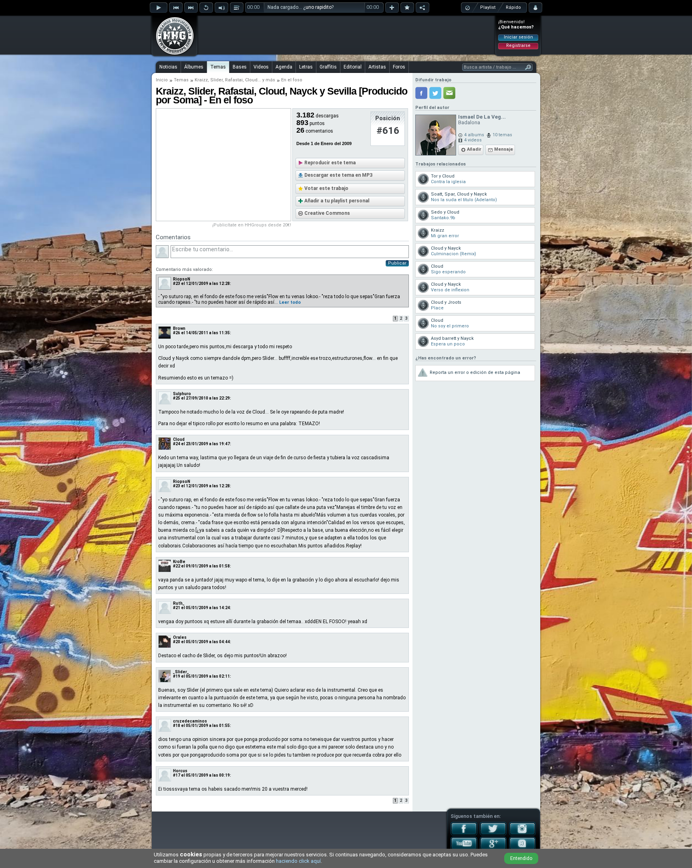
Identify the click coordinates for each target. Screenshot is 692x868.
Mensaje (503, 149)
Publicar (397, 263)
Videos (261, 67)
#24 (176, 444)
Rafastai (234, 80)
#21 (176, 608)
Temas (218, 67)
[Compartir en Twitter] (435, 93)
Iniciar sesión (518, 37)
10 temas (502, 134)
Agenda (284, 67)
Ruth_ (179, 603)
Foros (399, 67)
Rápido (513, 7)
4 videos (473, 140)
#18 (176, 725)
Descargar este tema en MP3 (338, 175)
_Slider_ (181, 672)
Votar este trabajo (326, 188)
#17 (176, 775)
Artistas (377, 67)
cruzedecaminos (190, 721)
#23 (176, 283)
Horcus (180, 771)
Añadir (474, 149)
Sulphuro (182, 394)
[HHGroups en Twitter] (493, 834)
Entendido (521, 858)
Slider (216, 80)
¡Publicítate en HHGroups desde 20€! (251, 225)
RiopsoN (181, 279)
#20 (176, 642)
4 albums (474, 134)
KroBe (179, 561)
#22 (176, 566)
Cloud (251, 80)
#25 (176, 398)
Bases (240, 67)
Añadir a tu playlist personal (336, 201)
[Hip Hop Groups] (172, 54)
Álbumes (193, 67)
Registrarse (518, 45)
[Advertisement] (346, 35)
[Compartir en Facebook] (421, 93)
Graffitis (328, 67)
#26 (176, 333)
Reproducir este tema (330, 163)
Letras (306, 67)
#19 (176, 676)
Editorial (353, 67)
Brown (179, 328)
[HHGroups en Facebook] (464, 834)
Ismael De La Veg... (482, 117)
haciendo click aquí (298, 861)
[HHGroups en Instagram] (522, 834)
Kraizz (201, 80)
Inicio (162, 80)
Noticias (168, 67)
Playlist (487, 7)
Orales (180, 637)
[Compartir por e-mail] (449, 93)
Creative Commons (327, 213)
